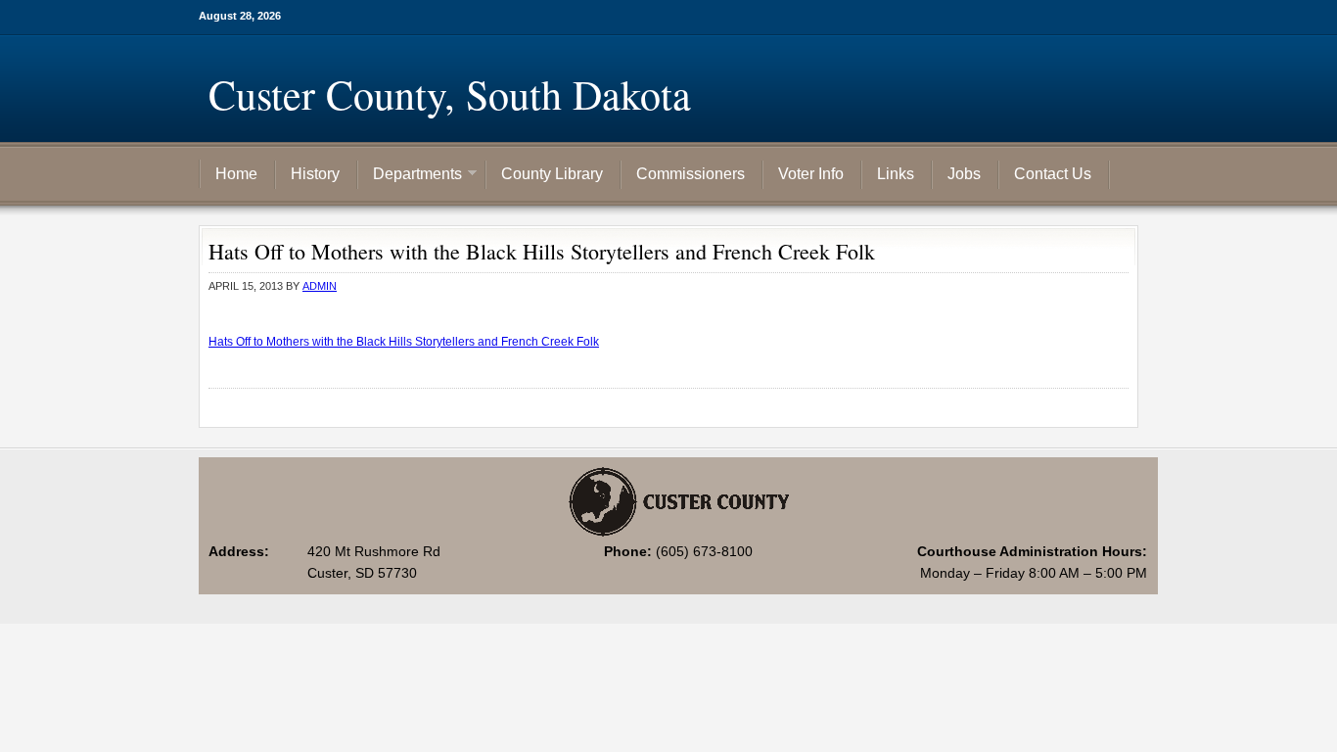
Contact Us (1052, 173)
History (315, 173)
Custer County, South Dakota (449, 94)
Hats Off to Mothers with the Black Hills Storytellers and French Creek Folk (403, 342)
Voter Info (811, 173)
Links (895, 173)
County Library (552, 173)
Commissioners (690, 173)
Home (236, 173)
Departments (410, 175)
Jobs (964, 173)
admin (319, 286)
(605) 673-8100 (704, 551)
